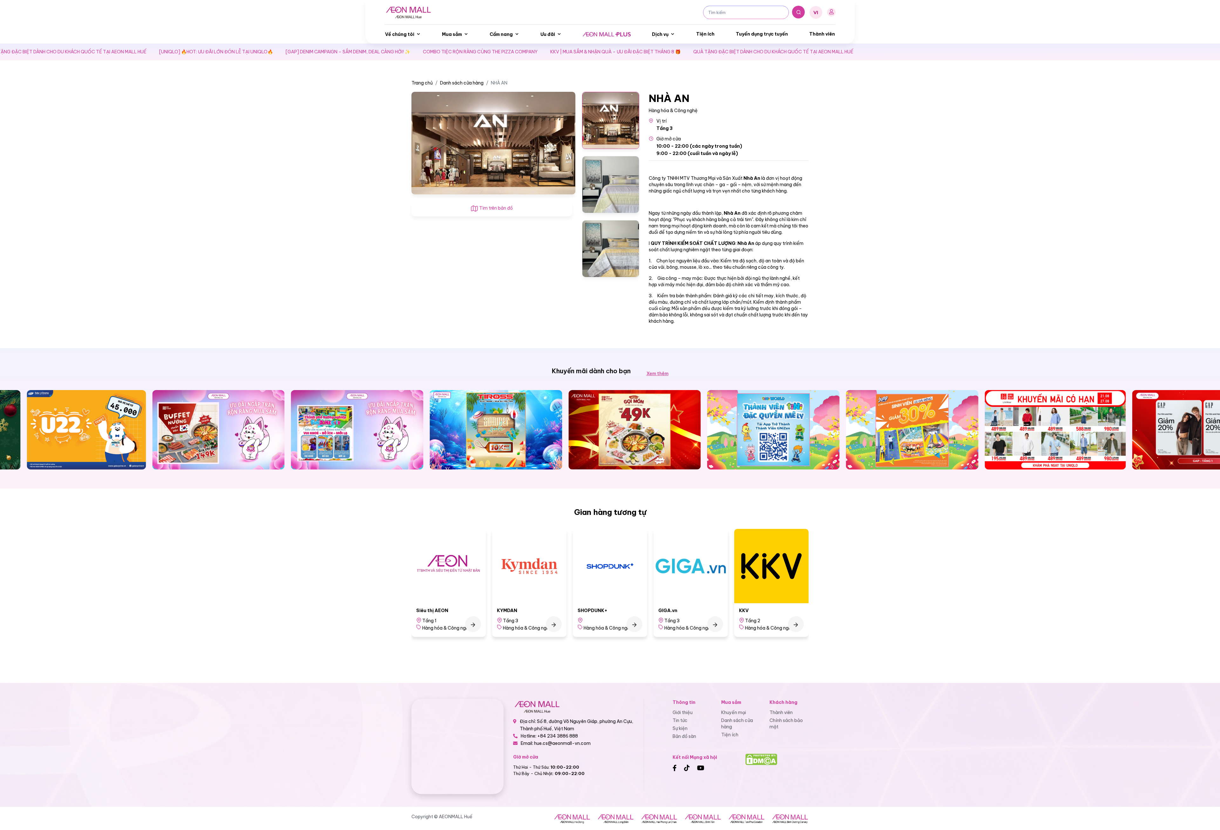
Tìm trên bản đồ (495, 208)
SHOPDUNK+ (512, 610)
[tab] (610, 120)
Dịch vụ (660, 34)
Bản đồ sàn (684, 736)
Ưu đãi (547, 34)
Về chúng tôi (399, 34)
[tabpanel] (493, 143)
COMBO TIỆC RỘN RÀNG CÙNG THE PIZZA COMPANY (428, 52)
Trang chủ (422, 83)
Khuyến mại (733, 712)
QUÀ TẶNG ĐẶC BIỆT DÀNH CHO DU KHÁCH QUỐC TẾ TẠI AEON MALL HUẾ (721, 52)
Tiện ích (705, 34)
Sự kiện (680, 728)
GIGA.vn (587, 610)
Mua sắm (452, 34)
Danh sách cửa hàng (462, 83)
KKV (663, 610)
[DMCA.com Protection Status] (761, 759)
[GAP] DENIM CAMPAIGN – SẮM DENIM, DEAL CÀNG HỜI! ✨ (296, 52)
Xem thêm (657, 373)
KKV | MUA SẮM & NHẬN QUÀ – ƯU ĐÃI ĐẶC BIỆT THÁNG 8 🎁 (563, 52)
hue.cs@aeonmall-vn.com (562, 743)
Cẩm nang (501, 34)
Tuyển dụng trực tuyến (762, 34)
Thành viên (822, 34)
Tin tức (680, 720)
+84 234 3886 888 (557, 736)
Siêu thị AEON (755, 610)
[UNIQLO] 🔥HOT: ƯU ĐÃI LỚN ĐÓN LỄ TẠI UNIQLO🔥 (164, 52)
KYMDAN (426, 610)
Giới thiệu (683, 712)
